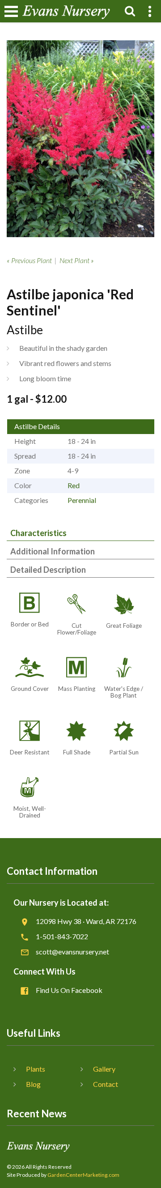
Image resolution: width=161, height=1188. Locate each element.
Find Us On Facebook (69, 990)
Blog (33, 1084)
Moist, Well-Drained (29, 812)
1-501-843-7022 (62, 936)
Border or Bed (30, 624)
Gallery (104, 1069)
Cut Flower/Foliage (76, 629)
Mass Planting (76, 688)
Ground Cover (30, 688)
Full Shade (76, 752)
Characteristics (38, 533)
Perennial (82, 500)
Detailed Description (48, 570)
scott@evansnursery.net (72, 951)
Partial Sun (124, 752)
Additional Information (52, 551)
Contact (105, 1084)
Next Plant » (76, 260)
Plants (35, 1069)
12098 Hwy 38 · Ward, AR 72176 (86, 921)
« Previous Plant (29, 260)
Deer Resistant (30, 752)
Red (74, 485)
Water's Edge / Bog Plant (123, 692)
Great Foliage (124, 625)
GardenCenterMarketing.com (83, 1174)
